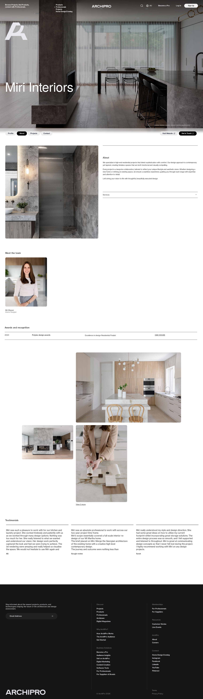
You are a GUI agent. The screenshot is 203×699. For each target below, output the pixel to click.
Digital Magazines (104, 621)
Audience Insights (104, 655)
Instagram (156, 658)
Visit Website (167, 133)
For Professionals (104, 671)
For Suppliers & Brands (106, 674)
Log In (178, 6)
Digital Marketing (103, 662)
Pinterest (155, 671)
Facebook (156, 661)
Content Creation (103, 665)
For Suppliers (157, 612)
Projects (14, 5)
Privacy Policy (157, 694)
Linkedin (155, 664)
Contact (46, 133)
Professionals (20, 7)
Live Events (156, 627)
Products (25, 5)
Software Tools (103, 668)
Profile (10, 133)
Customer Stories (159, 624)
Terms (154, 690)
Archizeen (100, 618)
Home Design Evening (64, 11)
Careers (155, 643)
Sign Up (191, 6)
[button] (150, 195)
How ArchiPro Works (105, 634)
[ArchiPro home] (101, 6)
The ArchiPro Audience (106, 637)
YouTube (155, 668)
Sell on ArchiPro (103, 658)
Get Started (101, 640)
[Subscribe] (52, 616)
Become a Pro (164, 6)
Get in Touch (186, 133)
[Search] (142, 5)
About (22, 133)
